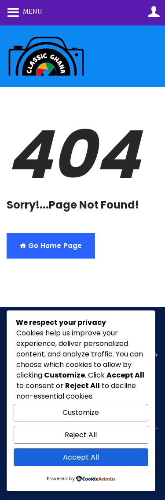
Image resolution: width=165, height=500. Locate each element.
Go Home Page (54, 245)
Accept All (81, 457)
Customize (80, 412)
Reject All (81, 435)
